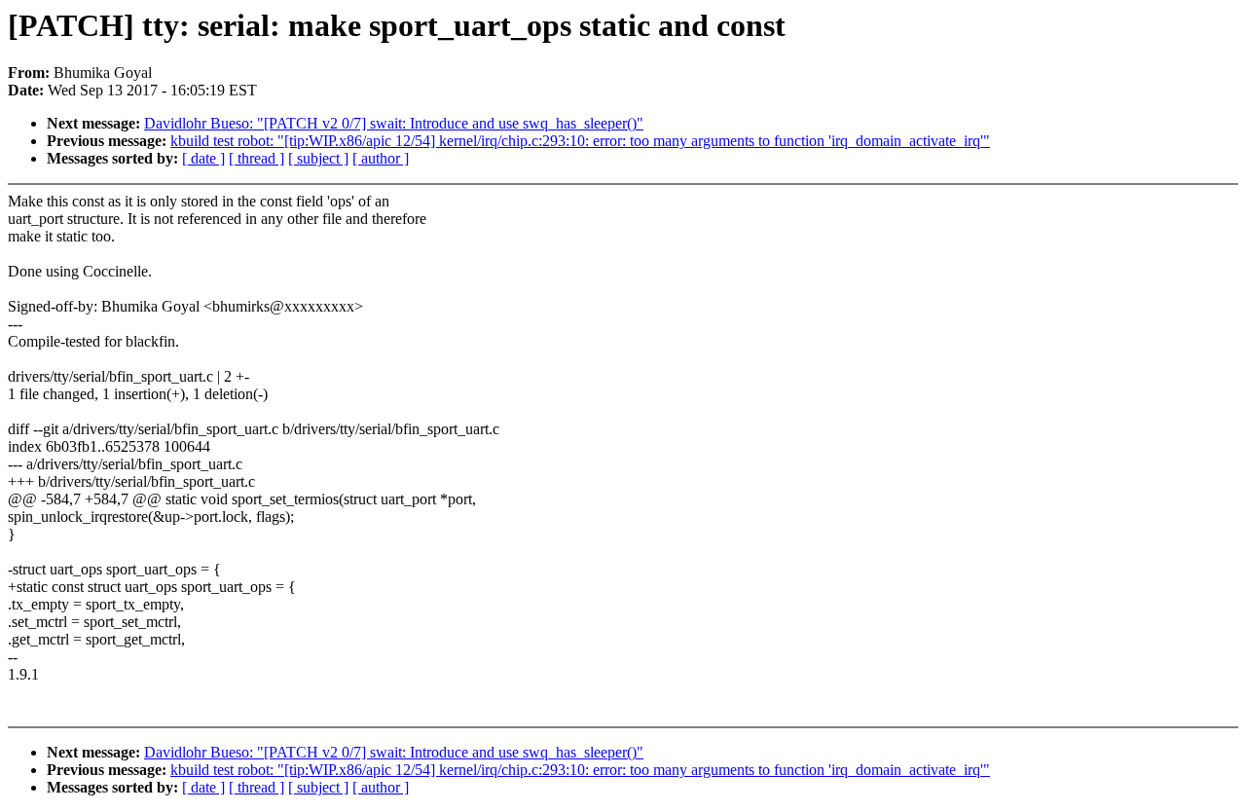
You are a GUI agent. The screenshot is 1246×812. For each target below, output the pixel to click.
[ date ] (203, 158)
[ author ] (380, 158)
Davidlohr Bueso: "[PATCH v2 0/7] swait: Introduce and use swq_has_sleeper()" (393, 123)
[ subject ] (318, 158)
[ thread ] (256, 158)
